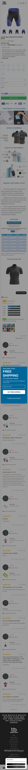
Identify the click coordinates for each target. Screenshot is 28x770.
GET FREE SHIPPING (14, 392)
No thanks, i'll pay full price (14, 398)
